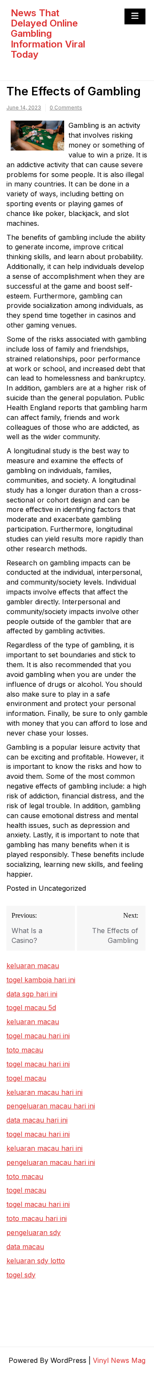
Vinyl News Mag (119, 1360)
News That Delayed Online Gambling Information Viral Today (48, 33)
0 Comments (66, 107)
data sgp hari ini (31, 994)
